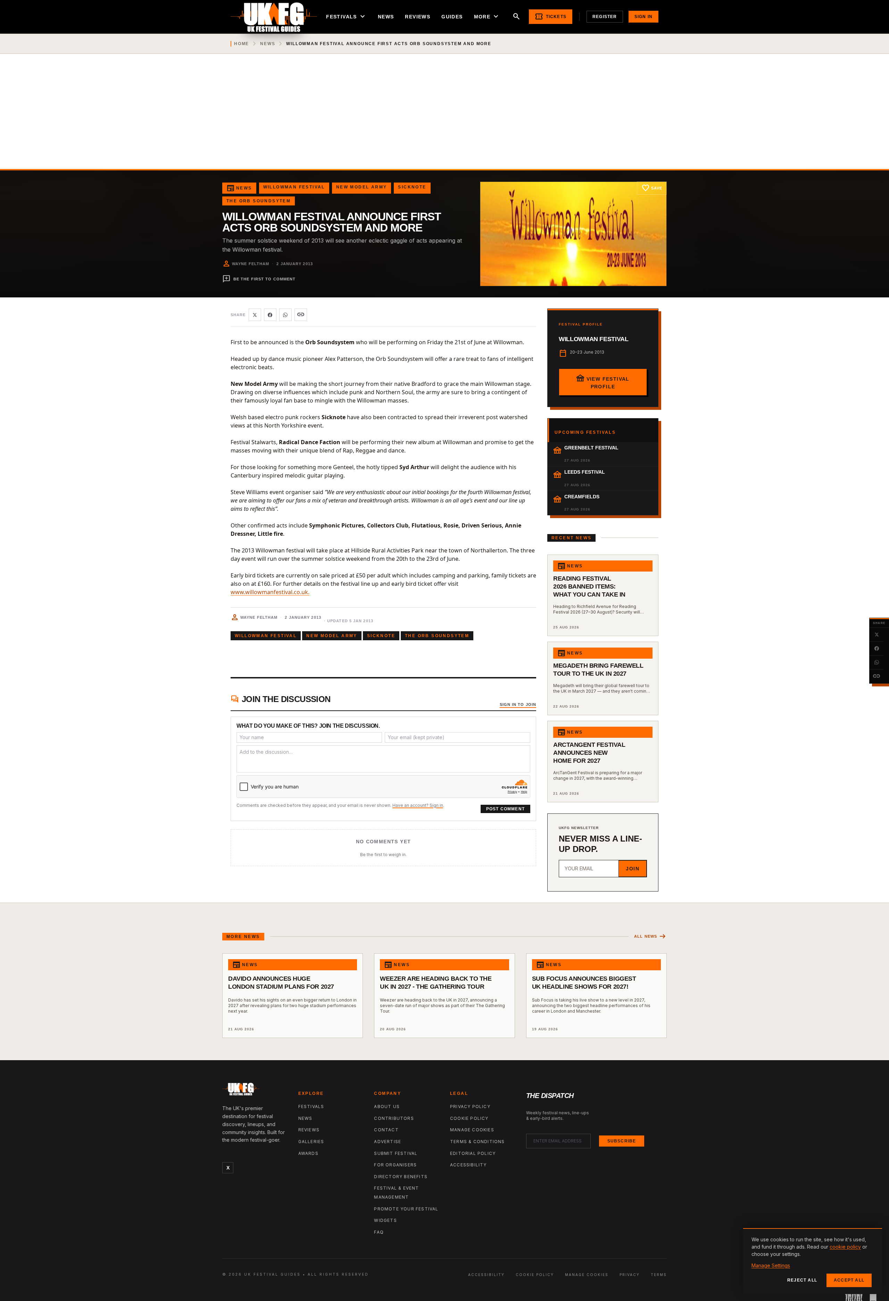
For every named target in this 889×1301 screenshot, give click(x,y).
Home (241, 43)
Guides (452, 16)
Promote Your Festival (406, 1208)
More (487, 16)
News (386, 16)
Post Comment (505, 808)
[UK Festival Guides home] (254, 1090)
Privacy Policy (470, 1106)
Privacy (630, 1275)
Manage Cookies (472, 1129)
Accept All (849, 1280)
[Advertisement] (444, 117)
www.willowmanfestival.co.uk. (270, 592)
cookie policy (845, 1247)
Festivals (346, 16)
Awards (308, 1153)
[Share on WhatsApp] (876, 662)
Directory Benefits (400, 1176)
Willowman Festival (294, 187)
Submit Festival (395, 1153)
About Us (387, 1106)
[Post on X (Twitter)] (876, 635)
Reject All (802, 1280)
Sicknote (412, 187)
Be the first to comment (259, 279)
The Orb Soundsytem (258, 200)
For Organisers (395, 1164)
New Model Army (361, 187)
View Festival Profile (603, 381)
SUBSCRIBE (621, 1141)
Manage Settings (770, 1265)
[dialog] (812, 1261)
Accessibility (468, 1164)
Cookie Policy (469, 1118)
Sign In (643, 16)
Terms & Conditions (477, 1141)
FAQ (379, 1232)
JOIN (632, 868)
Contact (386, 1129)
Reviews (417, 16)
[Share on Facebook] (876, 649)
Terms (659, 1275)
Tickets (550, 17)
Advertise (387, 1141)
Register (604, 16)
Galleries (311, 1141)
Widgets (385, 1220)
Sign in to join (518, 704)
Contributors (394, 1118)
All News (650, 936)
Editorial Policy (473, 1153)
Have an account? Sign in (417, 805)
